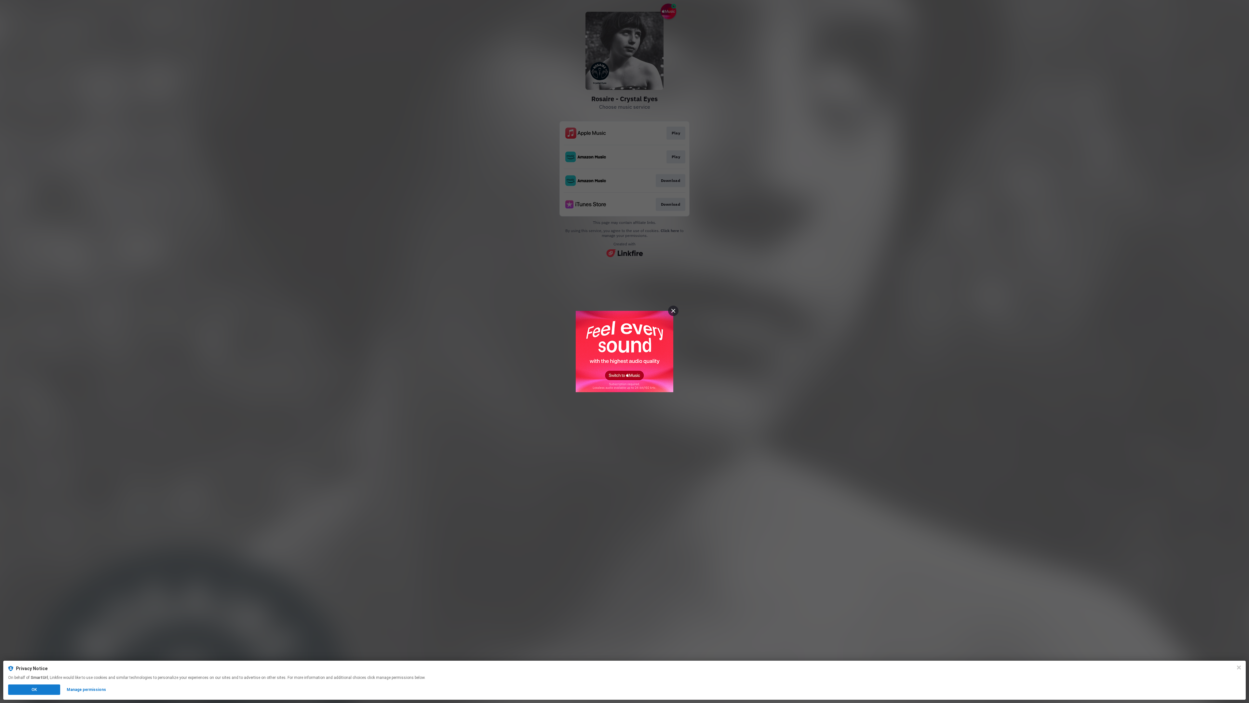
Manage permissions (86, 689)
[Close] (1239, 667)
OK (34, 689)
